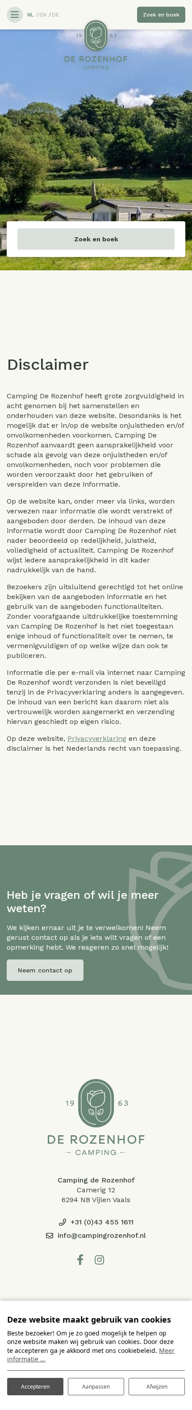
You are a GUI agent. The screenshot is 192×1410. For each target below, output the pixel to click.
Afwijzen (156, 1386)
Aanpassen (96, 1386)
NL (30, 15)
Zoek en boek (96, 239)
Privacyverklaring (96, 738)
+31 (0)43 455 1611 (102, 1222)
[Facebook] (80, 1260)
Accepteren (35, 1386)
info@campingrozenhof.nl (102, 1235)
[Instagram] (99, 1260)
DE (55, 15)
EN (42, 15)
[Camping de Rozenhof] (96, 44)
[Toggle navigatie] (15, 15)
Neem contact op (45, 970)
